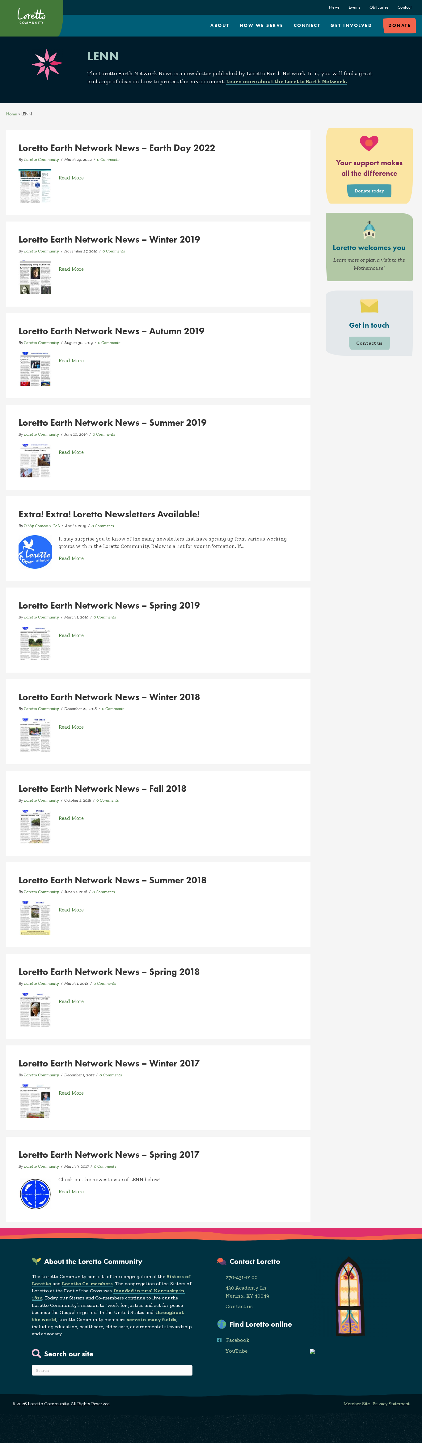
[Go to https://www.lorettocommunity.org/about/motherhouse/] (369, 247)
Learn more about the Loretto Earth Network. (286, 81)
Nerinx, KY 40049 (247, 1295)
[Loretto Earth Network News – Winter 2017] (35, 1100)
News (334, 7)
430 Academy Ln (246, 1287)
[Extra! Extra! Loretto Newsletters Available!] (35, 551)
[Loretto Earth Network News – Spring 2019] (35, 643)
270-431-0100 (242, 1277)
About (220, 25)
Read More (71, 177)
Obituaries (379, 7)
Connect (307, 25)
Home (11, 114)
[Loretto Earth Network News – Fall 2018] (35, 826)
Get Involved (351, 25)
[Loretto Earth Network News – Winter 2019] (35, 277)
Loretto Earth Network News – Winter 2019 (109, 239)
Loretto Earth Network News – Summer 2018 (113, 880)
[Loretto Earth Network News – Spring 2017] (35, 1192)
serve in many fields (151, 1319)
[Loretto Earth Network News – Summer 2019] (35, 459)
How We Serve (262, 25)
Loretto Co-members (87, 1283)
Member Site (357, 1403)
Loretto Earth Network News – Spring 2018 (109, 971)
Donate (399, 25)
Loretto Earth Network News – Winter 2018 (109, 697)
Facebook (238, 1340)
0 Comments (108, 159)
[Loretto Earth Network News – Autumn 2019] (35, 368)
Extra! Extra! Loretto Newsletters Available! (109, 514)
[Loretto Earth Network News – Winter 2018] (35, 734)
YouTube (236, 1350)
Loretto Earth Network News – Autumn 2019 (112, 331)
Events (355, 7)
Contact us (239, 1306)
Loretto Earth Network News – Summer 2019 (113, 422)
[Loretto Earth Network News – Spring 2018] (35, 1009)
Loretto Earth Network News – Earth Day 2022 (117, 147)
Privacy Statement (391, 1403)
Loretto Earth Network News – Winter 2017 (109, 1063)
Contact (405, 7)
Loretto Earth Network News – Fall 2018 (103, 788)
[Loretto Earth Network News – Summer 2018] (35, 917)
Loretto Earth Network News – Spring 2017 (109, 1154)
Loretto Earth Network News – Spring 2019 (109, 605)
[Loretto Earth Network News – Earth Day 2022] (35, 185)
